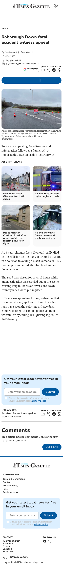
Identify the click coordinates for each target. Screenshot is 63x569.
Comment (52, 447)
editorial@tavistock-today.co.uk (25, 562)
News (5, 28)
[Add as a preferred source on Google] (31, 69)
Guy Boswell (11, 52)
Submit (50, 392)
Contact (7, 482)
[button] (7, 6)
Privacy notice (39, 401)
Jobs (5, 489)
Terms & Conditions (14, 479)
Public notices (10, 492)
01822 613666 (20, 557)
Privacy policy (10, 485)
